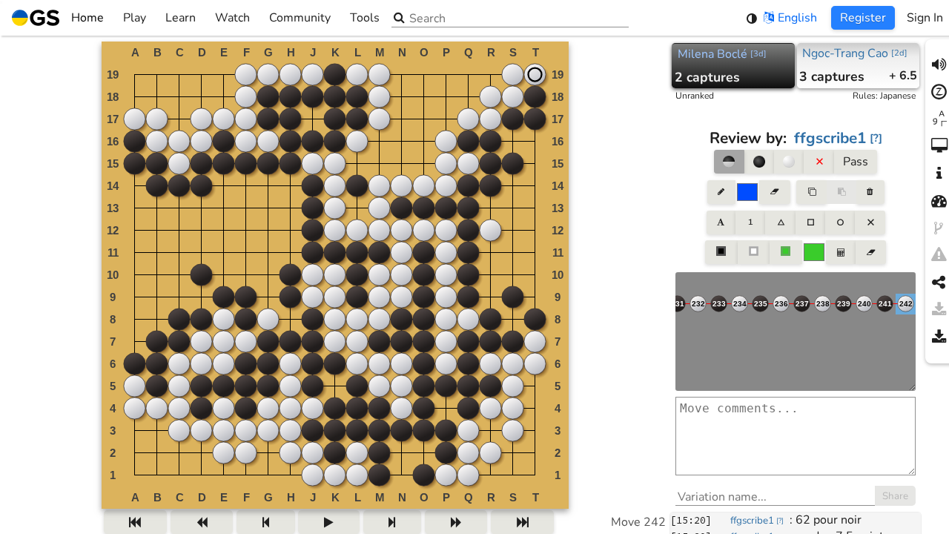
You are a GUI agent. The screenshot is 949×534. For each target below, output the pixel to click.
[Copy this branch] (811, 192)
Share (895, 496)
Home (87, 18)
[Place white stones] (789, 162)
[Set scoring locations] (721, 252)
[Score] (841, 252)
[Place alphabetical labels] (721, 222)
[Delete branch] (870, 192)
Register (863, 18)
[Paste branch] (841, 192)
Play (134, 18)
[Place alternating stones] (729, 162)
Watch (232, 18)
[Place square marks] (810, 222)
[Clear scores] (871, 252)
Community (300, 18)
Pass (855, 162)
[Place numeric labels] (750, 222)
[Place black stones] (759, 162)
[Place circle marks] (840, 222)
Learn (180, 18)
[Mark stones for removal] (818, 162)
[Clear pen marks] (774, 192)
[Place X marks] (869, 222)
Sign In (925, 18)
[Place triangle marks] (780, 222)
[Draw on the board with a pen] (721, 192)
